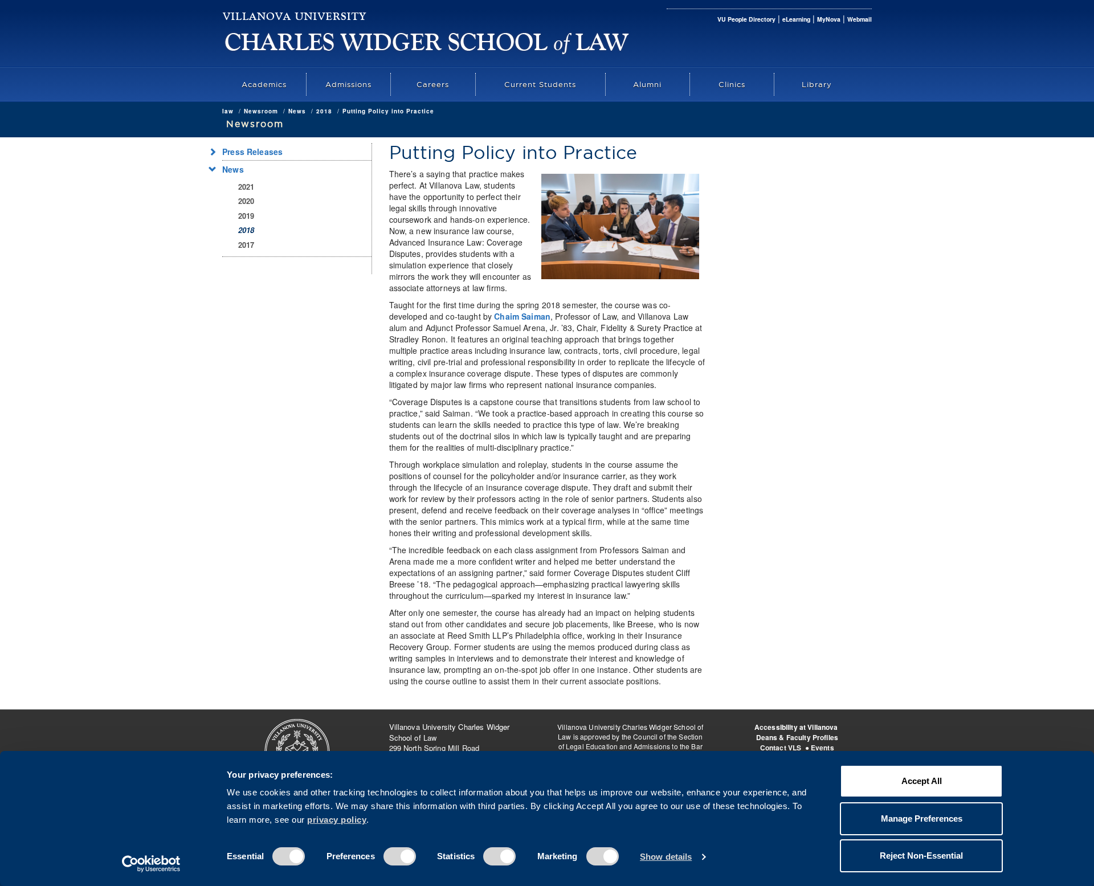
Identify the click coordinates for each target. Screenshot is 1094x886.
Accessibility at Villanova (796, 727)
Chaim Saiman (522, 316)
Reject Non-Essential (921, 855)
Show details (666, 856)
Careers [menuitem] (433, 84)
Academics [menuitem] (264, 84)
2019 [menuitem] (246, 215)
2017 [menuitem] (246, 244)
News (297, 111)
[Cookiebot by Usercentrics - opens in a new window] (151, 863)
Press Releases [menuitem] (252, 151)
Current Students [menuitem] (540, 84)
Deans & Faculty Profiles (797, 737)
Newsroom (261, 111)
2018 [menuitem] (246, 229)
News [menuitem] (233, 169)
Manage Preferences (921, 818)
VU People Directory (746, 19)
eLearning (796, 19)
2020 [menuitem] (246, 200)
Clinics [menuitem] (732, 84)
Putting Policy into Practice (388, 111)
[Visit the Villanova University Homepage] (294, 14)
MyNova (828, 19)
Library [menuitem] (817, 84)
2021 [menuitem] (246, 186)
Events (822, 747)
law (228, 111)
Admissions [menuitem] (348, 84)
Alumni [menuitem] (647, 84)
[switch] (399, 856)
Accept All (921, 781)
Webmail (859, 19)
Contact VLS (781, 747)
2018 (324, 111)
